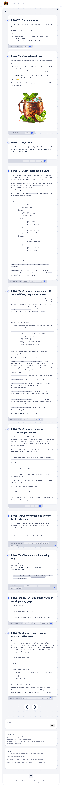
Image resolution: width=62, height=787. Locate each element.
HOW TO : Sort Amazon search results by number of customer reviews (26, 741)
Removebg (19, 75)
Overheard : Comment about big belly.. (21, 765)
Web (37, 419)
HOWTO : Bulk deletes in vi (25, 20)
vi (27, 27)
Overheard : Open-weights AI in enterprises (18, 737)
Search (9, 722)
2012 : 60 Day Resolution (37, 759)
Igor (20, 413)
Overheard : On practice (21, 756)
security (40, 585)
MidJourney (28, 66)
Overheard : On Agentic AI (14, 743)
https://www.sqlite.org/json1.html (21, 190)
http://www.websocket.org (38, 576)
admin (20, 46)
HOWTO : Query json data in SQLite (30, 170)
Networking (38, 543)
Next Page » (35, 707)
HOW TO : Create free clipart (26, 56)
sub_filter (35, 383)
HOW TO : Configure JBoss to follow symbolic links (29, 753)
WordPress (30, 782)
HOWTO (25, 46)
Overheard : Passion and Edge (15, 736)
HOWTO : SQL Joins (22, 142)
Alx (40, 782)
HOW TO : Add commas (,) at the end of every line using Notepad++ (29, 762)
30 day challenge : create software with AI (18, 759)
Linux (32, 506)
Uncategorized (14, 545)
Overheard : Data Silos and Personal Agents (19, 739)
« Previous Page (27, 707)
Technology (39, 161)
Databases (26, 161)
